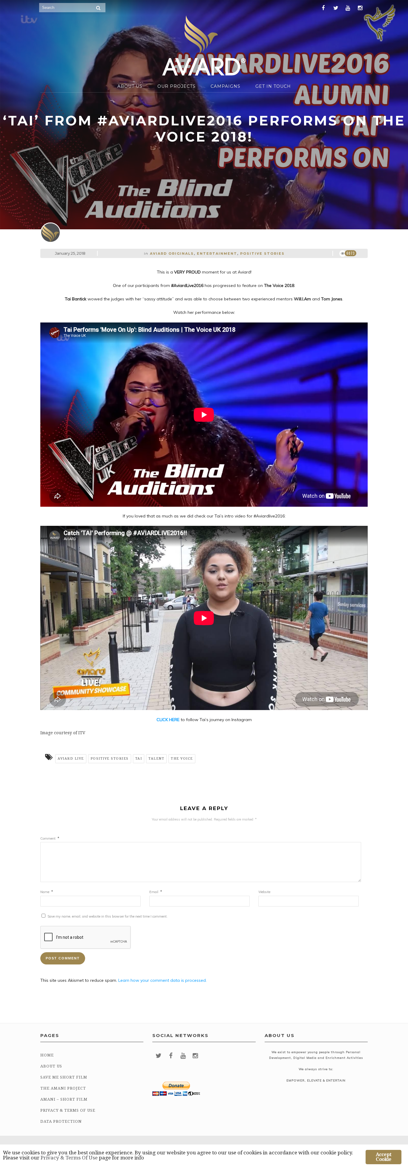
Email (155, 892)
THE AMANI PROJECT (63, 1088)
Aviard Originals (172, 253)
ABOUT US (129, 86)
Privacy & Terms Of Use (67, 1110)
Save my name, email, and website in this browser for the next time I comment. (107, 916)
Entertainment (217, 253)
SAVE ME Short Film (63, 1077)
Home (47, 1055)
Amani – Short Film (64, 1099)
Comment (49, 838)
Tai (138, 759)
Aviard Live (71, 759)
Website (264, 892)
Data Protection (61, 1121)
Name (46, 892)
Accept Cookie (383, 1157)
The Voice (182, 759)
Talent (156, 759)
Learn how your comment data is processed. (162, 980)
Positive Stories (262, 253)
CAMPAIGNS (225, 86)
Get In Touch (273, 86)
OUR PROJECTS (176, 86)
